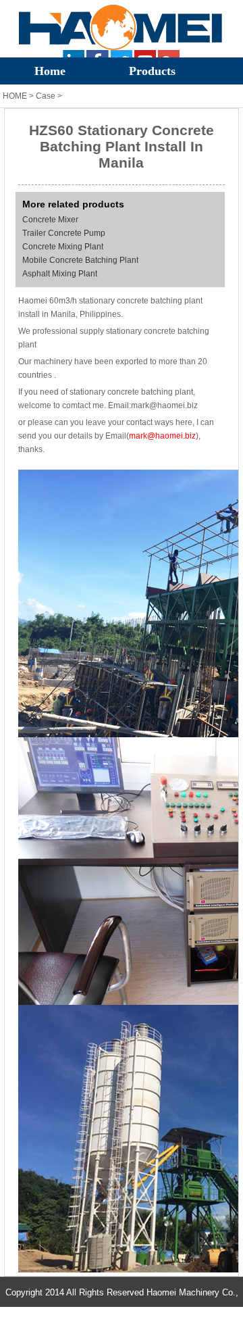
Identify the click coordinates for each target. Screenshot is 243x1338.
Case (45, 96)
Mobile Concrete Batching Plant (80, 260)
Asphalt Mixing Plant (59, 273)
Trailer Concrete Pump (63, 233)
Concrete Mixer (50, 219)
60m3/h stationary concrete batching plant (125, 300)
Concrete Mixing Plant (62, 246)
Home (49, 71)
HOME (15, 96)
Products (152, 71)
